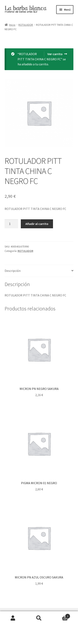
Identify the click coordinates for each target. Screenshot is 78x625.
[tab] (39, 271)
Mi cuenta (13, 618)
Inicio (12, 25)
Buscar (39, 618)
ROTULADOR (25, 25)
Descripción (13, 271)
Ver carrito (55, 54)
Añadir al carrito (36, 224)
